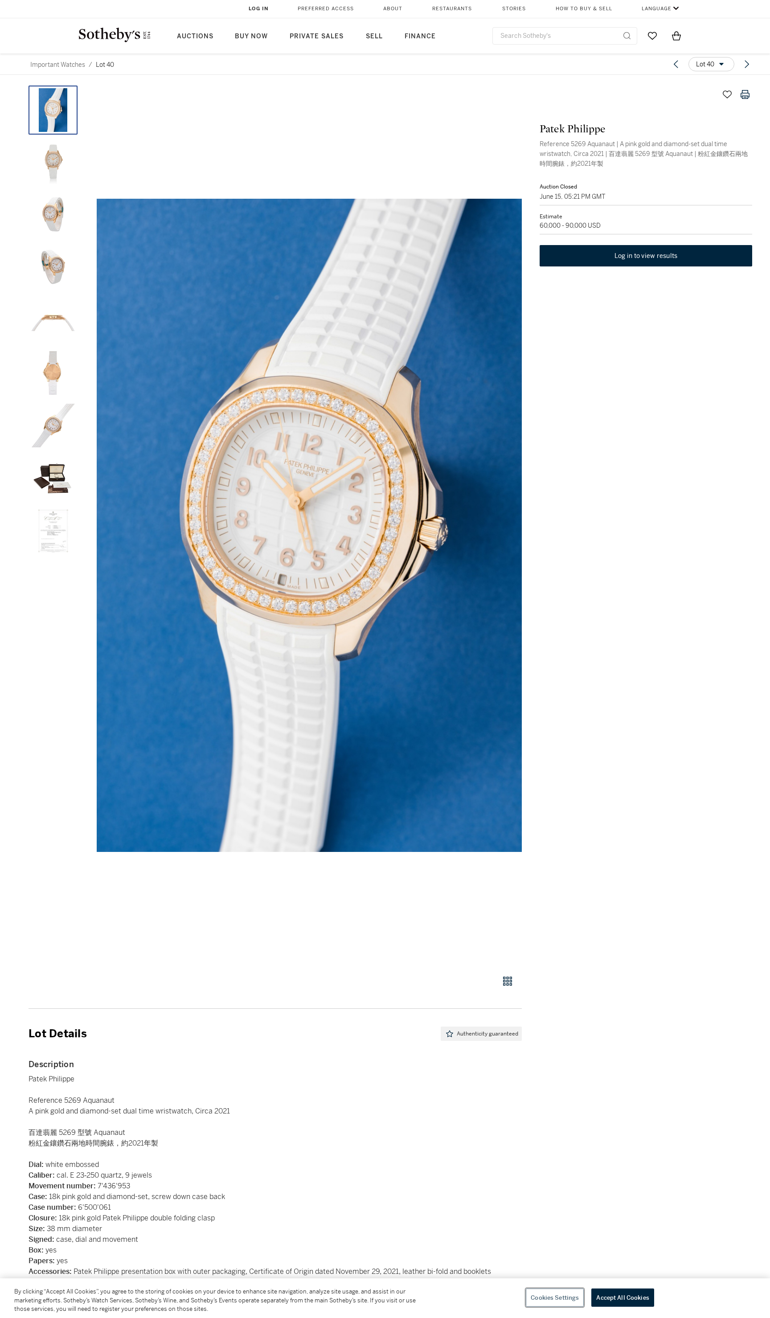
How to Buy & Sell (584, 9)
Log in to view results (646, 256)
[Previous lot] (676, 64)
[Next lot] (747, 64)
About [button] (392, 9)
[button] (309, 525)
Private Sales (317, 36)
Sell (374, 36)
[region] (385, 1298)
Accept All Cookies (622, 1297)
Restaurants (452, 9)
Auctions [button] (195, 36)
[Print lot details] (745, 94)
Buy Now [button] (251, 36)
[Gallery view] (507, 981)
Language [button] (657, 9)
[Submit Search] (627, 35)
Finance (420, 36)
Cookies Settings (555, 1297)
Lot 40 (105, 65)
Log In (259, 9)
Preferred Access (326, 9)
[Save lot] (727, 94)
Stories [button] (514, 9)
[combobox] (564, 36)
